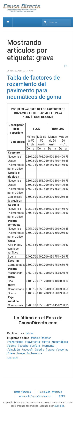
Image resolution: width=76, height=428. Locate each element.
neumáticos (60, 341)
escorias (63, 349)
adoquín (28, 349)
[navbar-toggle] (8, 22)
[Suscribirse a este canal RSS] (65, 66)
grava (51, 349)
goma (12, 345)
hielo (12, 353)
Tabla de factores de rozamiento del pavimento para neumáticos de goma (34, 87)
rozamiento (16, 341)
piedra (40, 349)
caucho (23, 345)
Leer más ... (14, 358)
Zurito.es (59, 406)
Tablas (29, 333)
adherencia (35, 353)
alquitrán (14, 349)
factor (47, 337)
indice (36, 337)
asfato (36, 345)
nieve (21, 353)
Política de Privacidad (50, 392)
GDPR (62, 396)
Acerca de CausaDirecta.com (35, 396)
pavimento (33, 341)
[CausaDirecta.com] (22, 8)
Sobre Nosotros (22, 392)
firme (46, 341)
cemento (48, 345)
